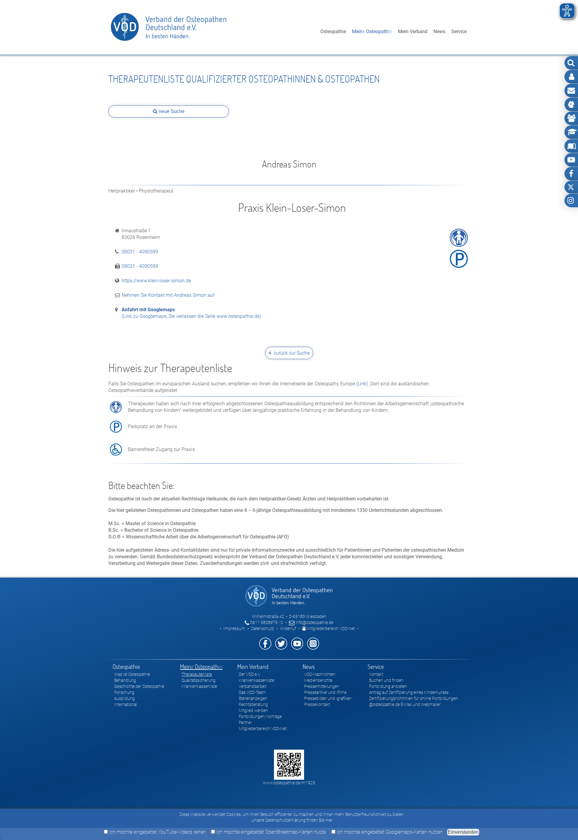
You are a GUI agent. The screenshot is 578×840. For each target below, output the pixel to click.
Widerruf (288, 628)
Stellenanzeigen (253, 698)
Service (459, 31)
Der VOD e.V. (249, 674)
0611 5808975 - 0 (266, 622)
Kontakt (376, 674)
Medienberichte (318, 680)
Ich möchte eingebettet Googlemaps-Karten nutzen (389, 832)
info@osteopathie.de (314, 622)
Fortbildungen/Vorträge (260, 716)
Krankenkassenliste (199, 686)
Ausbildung (124, 698)
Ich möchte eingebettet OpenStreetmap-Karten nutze (270, 832)
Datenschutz (262, 628)
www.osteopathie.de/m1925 (289, 782)
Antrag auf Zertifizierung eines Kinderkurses (409, 692)
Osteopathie (333, 31)
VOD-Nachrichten (319, 674)
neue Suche (171, 111)
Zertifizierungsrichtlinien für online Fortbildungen (413, 698)
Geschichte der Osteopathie (139, 686)
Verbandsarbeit (252, 686)
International (125, 704)
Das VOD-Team (252, 692)
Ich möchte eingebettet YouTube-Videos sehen (157, 832)
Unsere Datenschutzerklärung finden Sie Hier (292, 820)
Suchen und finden (386, 680)
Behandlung (125, 680)
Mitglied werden (253, 710)
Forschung (124, 692)
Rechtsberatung (253, 704)
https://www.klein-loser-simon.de (156, 281)
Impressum (234, 628)
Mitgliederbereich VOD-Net (330, 628)
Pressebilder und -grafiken (328, 698)
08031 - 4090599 (140, 252)
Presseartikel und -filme (325, 692)
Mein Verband (412, 31)
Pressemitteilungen (321, 686)
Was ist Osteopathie (132, 674)
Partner (245, 722)
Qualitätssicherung (199, 680)
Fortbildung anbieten (388, 686)
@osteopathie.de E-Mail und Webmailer (405, 704)
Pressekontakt (317, 704)
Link (362, 384)
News (439, 31)
